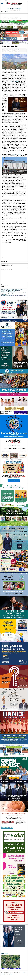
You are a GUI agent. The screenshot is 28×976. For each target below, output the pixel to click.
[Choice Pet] (14, 21)
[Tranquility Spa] (14, 812)
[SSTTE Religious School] (14, 584)
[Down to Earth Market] (14, 886)
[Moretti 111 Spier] (14, 42)
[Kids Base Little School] (14, 495)
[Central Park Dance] (14, 403)
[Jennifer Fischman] (14, 357)
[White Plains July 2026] (14, 653)
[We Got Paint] (14, 630)
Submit (2, 286)
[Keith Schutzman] (14, 27)
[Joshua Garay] (14, 538)
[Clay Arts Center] (14, 32)
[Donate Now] (14, 910)
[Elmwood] (14, 516)
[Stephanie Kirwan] (14, 935)
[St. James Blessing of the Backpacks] (14, 333)
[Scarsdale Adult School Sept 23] (14, 426)
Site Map (10, 974)
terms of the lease (14, 81)
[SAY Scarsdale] (14, 676)
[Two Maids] (14, 864)
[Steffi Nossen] (14, 722)
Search (2, 11)
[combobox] (12, 11)
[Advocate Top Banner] (14, 38)
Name (4, 261)
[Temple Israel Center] (14, 560)
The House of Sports (16, 154)
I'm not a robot (5, 285)
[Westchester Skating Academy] (14, 310)
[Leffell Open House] (14, 768)
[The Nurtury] (14, 35)
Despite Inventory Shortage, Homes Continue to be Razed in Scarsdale (13, 293)
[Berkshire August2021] (14, 29)
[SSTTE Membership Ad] (14, 380)
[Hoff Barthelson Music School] (14, 607)
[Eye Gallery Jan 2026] (14, 449)
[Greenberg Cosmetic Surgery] (14, 790)
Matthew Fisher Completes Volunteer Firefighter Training (13, 295)
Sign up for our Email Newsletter (14, 8)
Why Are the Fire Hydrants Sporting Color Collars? (12, 289)
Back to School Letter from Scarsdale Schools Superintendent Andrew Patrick (10, 291)
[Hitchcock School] (14, 472)
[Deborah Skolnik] (14, 841)
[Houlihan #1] (14, 24)
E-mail (7, 265)
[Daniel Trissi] (14, 699)
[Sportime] (14, 745)
